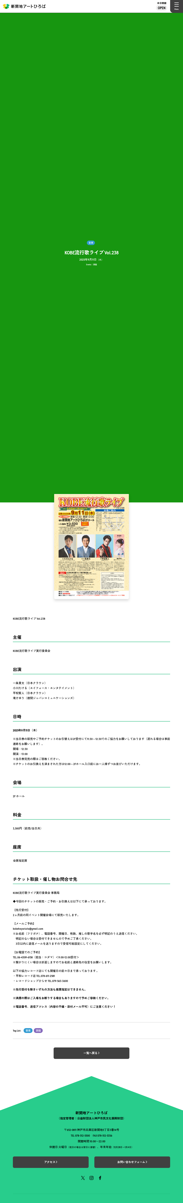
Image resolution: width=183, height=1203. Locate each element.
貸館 (38, 1030)
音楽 (28, 1030)
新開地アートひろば (24, 6)
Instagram (91, 1178)
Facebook (100, 1178)
